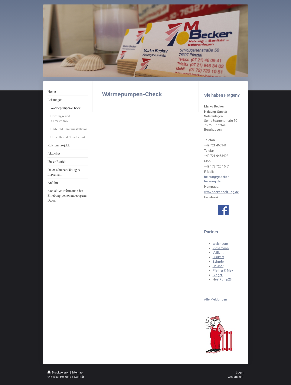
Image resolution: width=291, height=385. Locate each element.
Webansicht (235, 377)
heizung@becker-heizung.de (216, 179)
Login (239, 372)
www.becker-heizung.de (221, 192)
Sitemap (77, 372)
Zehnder (219, 261)
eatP (218, 279)
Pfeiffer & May (223, 270)
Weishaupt (220, 243)
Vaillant (218, 252)
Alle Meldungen (215, 299)
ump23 (227, 279)
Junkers (218, 257)
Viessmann (221, 248)
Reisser (218, 266)
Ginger (218, 275)
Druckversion (60, 372)
